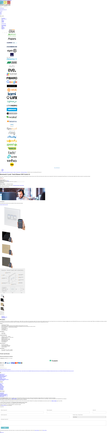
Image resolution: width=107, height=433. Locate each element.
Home (1, 172)
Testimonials (1, 389)
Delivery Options (2, 377)
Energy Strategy (2, 380)
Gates (2, 26)
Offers (2, 169)
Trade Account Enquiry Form (4, 395)
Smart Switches (22, 185)
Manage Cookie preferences (3, 0)
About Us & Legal (2, 374)
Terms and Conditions (3, 376)
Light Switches (18, 172)
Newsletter (1, 385)
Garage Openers (4, 25)
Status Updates (2, 396)
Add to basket (2, 182)
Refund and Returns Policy (3, 375)
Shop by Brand (2, 386)
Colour (1, 180)
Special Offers (2, 387)
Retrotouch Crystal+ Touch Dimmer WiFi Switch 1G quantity (8, 181)
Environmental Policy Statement (4, 379)
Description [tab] (3, 316)
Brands (3, 28)
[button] (2, 432)
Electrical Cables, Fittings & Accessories (7, 172)
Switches (14, 172)
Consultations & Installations (4, 394)
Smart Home (3, 18)
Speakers (3, 20)
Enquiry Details (37, 430)
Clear (8, 180)
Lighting (3, 21)
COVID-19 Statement (3, 378)
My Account (1, 383)
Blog (2, 170)
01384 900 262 (2, 366)
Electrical (3, 27)
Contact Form (2, 393)
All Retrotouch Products (24, 172)
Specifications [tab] (3, 317)
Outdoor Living (4, 23)
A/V (2, 19)
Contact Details (2, 392)
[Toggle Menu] (0, 15)
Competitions (2, 388)
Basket (1, 384)
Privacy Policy (45, 430)
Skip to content (10, 0)
